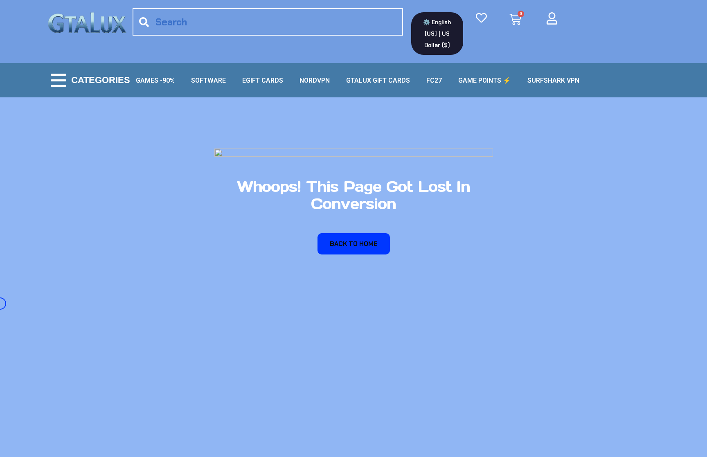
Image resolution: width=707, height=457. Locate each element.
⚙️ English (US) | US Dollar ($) (437, 33)
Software (208, 80)
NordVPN (314, 80)
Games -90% (155, 80)
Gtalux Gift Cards (378, 80)
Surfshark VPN (553, 80)
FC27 (434, 80)
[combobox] (268, 22)
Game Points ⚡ (484, 80)
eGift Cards (262, 80)
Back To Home (354, 243)
